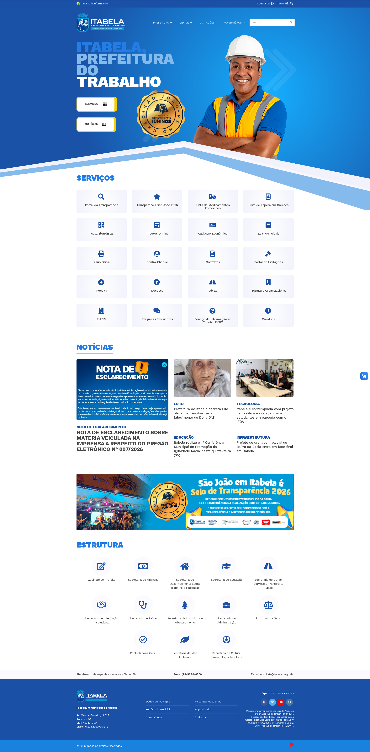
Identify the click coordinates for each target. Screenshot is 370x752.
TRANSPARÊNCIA (231, 22)
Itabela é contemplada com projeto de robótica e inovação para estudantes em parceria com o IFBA (265, 415)
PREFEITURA (161, 22)
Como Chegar (154, 717)
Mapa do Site (203, 709)
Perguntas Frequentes (208, 701)
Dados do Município (158, 701)
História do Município (158, 709)
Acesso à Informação (94, 3)
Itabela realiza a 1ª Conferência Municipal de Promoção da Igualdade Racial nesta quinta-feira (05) (202, 448)
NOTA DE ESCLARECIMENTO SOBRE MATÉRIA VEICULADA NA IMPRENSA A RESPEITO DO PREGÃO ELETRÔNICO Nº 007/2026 (122, 440)
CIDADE (184, 22)
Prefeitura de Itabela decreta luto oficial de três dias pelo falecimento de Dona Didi (201, 413)
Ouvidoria (200, 717)
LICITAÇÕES (207, 22)
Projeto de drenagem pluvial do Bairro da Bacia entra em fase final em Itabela (264, 446)
